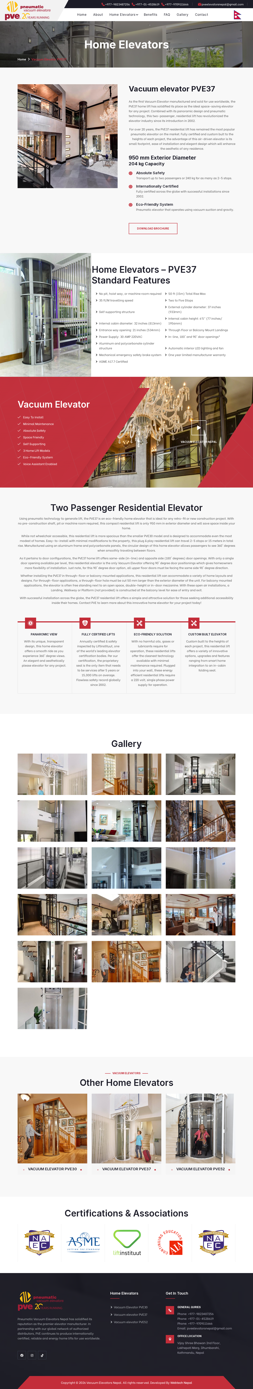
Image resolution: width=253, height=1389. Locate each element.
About (98, 15)
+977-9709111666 (177, 4)
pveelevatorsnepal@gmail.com (223, 4)
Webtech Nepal (181, 1382)
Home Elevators (122, 15)
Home (82, 15)
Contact (201, 15)
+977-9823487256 (117, 4)
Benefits (150, 15)
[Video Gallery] (199, 428)
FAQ (167, 15)
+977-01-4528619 (147, 4)
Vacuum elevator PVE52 (200, 1169)
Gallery (183, 15)
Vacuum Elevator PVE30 (52, 1169)
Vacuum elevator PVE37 (126, 1169)
